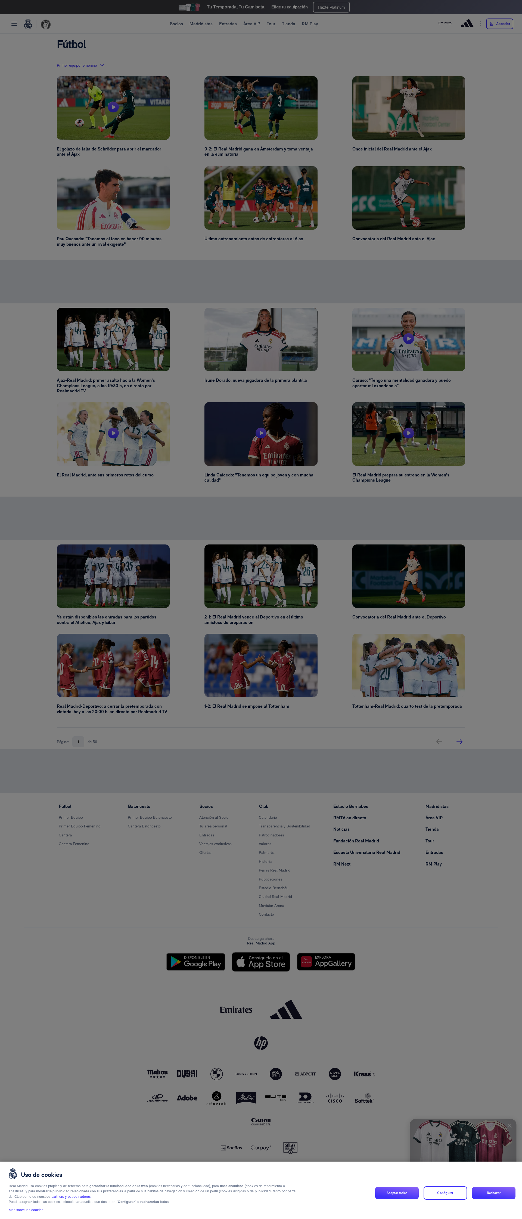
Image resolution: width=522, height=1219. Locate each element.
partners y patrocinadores (71, 1197)
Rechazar (494, 1193)
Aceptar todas (397, 1193)
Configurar (445, 1193)
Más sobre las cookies (26, 1210)
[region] (261, 1190)
